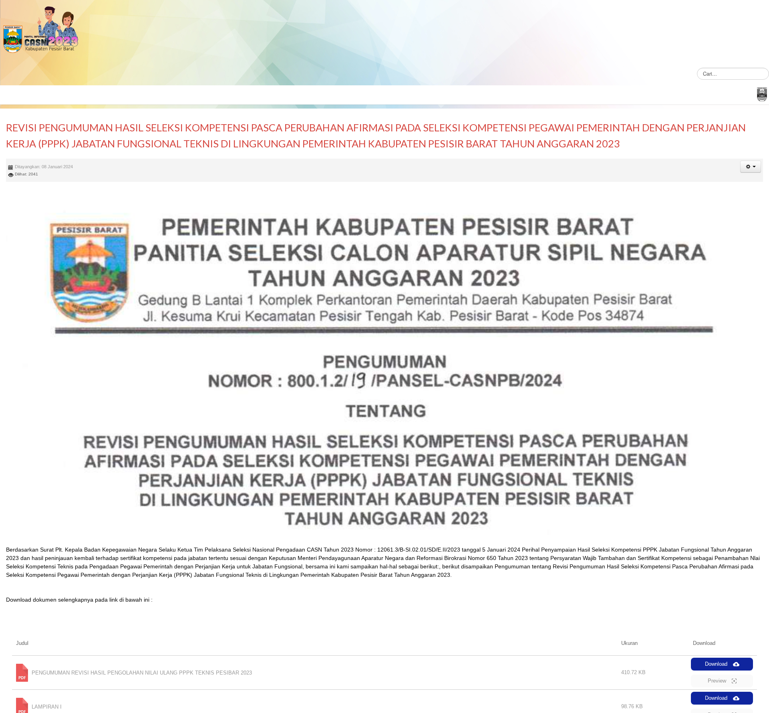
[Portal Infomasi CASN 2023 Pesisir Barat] (40, 31)
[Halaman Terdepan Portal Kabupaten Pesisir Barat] (762, 93)
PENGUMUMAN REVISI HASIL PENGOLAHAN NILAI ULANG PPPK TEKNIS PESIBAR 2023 (142, 672)
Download (717, 664)
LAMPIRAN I (47, 706)
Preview (718, 681)
